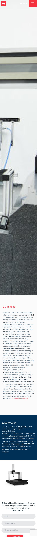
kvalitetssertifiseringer (20, 398)
